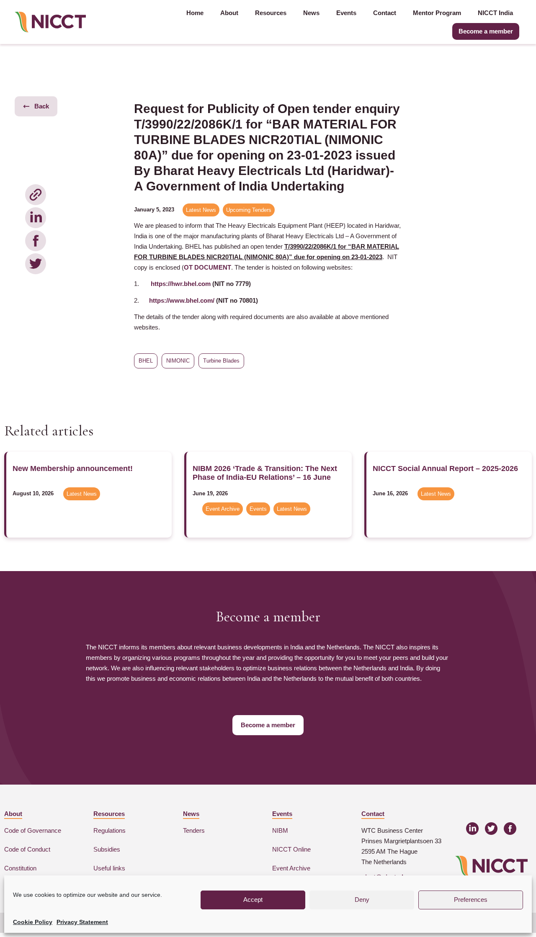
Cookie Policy (32, 922)
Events (346, 12)
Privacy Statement (82, 922)
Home (195, 12)
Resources (270, 12)
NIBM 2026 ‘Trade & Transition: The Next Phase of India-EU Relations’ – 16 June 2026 (265, 477)
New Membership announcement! (73, 468)
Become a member (486, 31)
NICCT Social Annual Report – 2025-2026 (445, 468)
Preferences (470, 899)
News (311, 12)
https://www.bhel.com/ (181, 300)
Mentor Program (437, 12)
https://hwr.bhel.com (181, 283)
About (229, 12)
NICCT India (495, 12)
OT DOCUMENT (207, 267)
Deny (362, 899)
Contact (384, 12)
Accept (253, 899)
